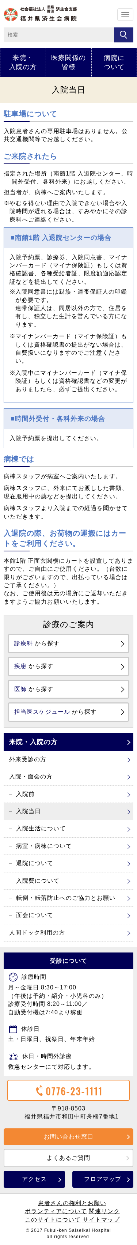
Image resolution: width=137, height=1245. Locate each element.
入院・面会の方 (31, 776)
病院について (114, 62)
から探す (37, 643)
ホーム (40, 13)
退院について (34, 863)
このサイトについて (53, 1219)
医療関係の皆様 (68, 62)
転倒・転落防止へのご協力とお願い (65, 898)
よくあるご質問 (68, 1158)
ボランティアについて (56, 1211)
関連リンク (104, 1211)
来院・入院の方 (23, 62)
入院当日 (28, 811)
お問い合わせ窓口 (69, 1136)
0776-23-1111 (74, 1091)
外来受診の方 (27, 759)
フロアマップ (102, 1179)
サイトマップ (101, 1219)
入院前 (25, 794)
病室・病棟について (44, 846)
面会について (34, 915)
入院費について (38, 881)
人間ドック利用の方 (37, 932)
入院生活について (41, 828)
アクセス (34, 1179)
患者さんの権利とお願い (72, 1203)
